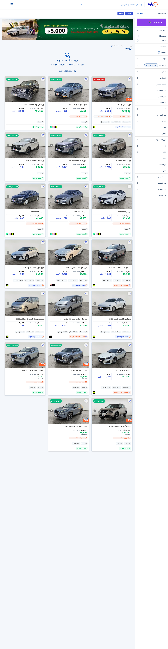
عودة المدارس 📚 (156, 22)
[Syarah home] (153, 4)
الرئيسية (130, 45)
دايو (121, 13)
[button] (129, 79)
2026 (129, 13)
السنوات (123, 45)
